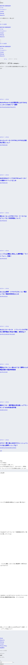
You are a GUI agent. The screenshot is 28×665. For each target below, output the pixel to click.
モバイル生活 (3, 24)
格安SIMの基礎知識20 (5, 5)
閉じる (2, 664)
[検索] (0, 21)
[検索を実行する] (13, 662)
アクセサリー (3, 9)
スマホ (1, 7)
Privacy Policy (3, 645)
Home (1, 638)
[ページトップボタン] (0, 660)
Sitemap (2, 13)
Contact (2, 11)
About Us (2, 15)
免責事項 (2, 647)
